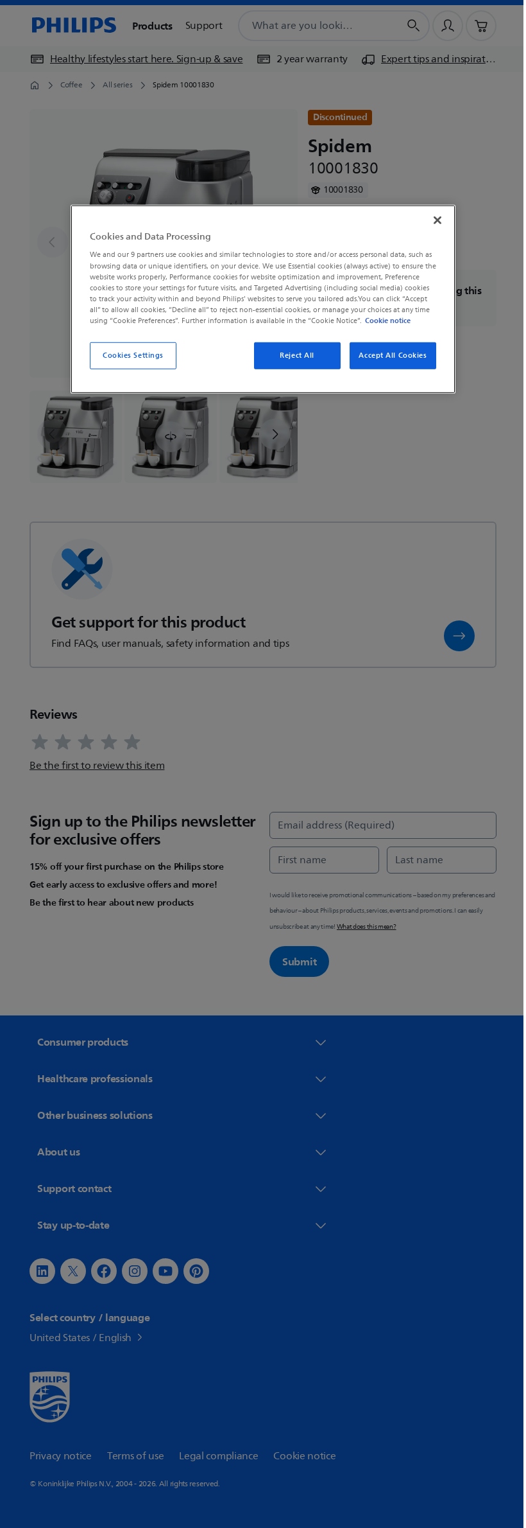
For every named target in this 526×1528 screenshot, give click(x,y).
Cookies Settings (128, 355)
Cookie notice (383, 320)
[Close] (433, 220)
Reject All (292, 355)
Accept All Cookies (388, 355)
